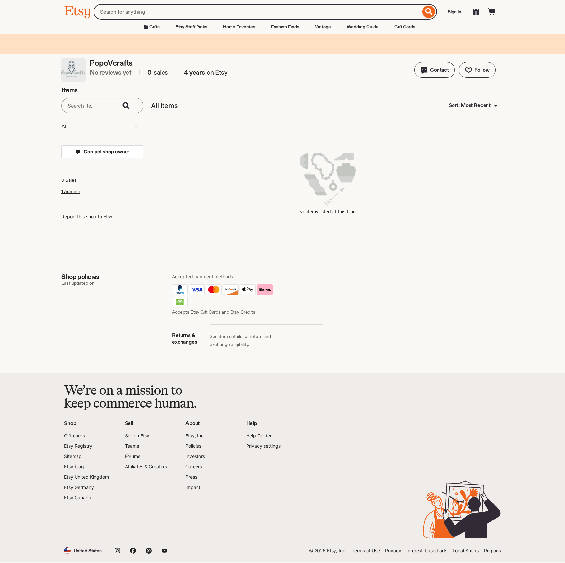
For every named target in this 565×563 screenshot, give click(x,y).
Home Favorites (239, 26)
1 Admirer (70, 191)
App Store (86, 519)
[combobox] (257, 12)
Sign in (454, 11)
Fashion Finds (285, 26)
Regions (492, 550)
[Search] (429, 12)
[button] (434, 70)
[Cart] (492, 12)
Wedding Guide (363, 26)
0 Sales (69, 180)
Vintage (323, 26)
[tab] (102, 126)
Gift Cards (404, 26)
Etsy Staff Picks (191, 26)
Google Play (135, 519)
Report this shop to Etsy (86, 216)
